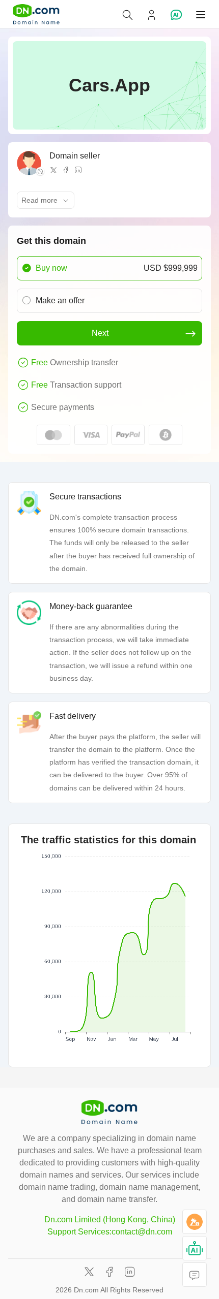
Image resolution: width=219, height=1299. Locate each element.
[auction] (194, 1222)
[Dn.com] (36, 14)
